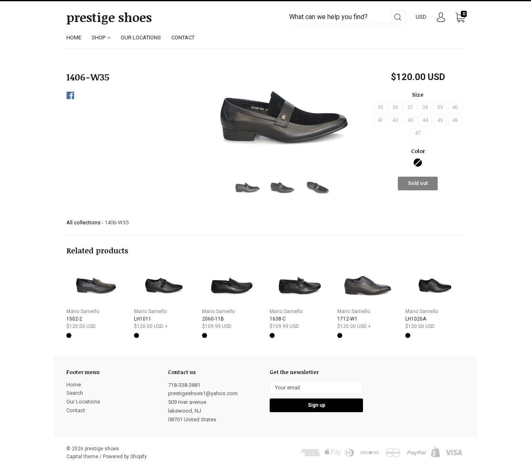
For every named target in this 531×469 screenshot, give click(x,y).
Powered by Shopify (125, 456)
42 (395, 120)
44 (425, 120)
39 (440, 107)
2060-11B (213, 319)
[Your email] (316, 387)
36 (395, 107)
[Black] (418, 162)
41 (380, 120)
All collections (83, 222)
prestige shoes (109, 17)
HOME (73, 37)
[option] (282, 116)
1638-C (278, 319)
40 (455, 107)
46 (455, 120)
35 (380, 107)
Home (73, 385)
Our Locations (83, 402)
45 (440, 120)
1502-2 (74, 319)
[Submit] (397, 17)
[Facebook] (70, 95)
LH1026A (415, 319)
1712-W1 (347, 319)
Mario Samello (82, 311)
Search (74, 393)
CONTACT (183, 37)
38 (425, 107)
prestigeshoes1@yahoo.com (203, 393)
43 (410, 120)
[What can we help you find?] (347, 17)
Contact (75, 410)
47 (418, 133)
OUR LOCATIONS (141, 37)
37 (410, 107)
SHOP (99, 37)
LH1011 (142, 319)
